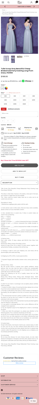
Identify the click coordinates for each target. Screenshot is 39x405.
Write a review (19, 363)
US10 (14, 100)
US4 (24, 96)
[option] (19, 6)
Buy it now (19, 177)
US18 (14, 104)
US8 (5, 100)
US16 (5, 104)
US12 (24, 100)
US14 (33, 100)
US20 (24, 104)
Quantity (3, 117)
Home (3, 10)
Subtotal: (3, 125)
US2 (15, 96)
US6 (33, 96)
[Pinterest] (2, 390)
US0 (5, 96)
